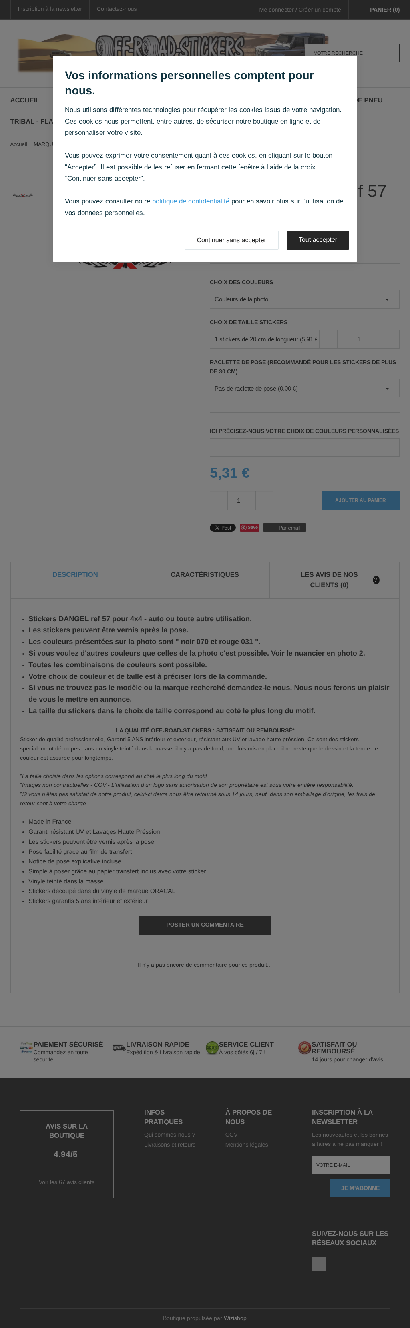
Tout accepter (318, 240)
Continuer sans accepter (231, 240)
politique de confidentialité (190, 201)
